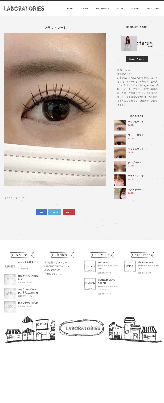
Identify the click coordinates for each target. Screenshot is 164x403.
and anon (103, 262)
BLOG (120, 8)
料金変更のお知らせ (28, 303)
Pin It (69, 212)
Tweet (54, 212)
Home (70, 8)
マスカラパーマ (136, 176)
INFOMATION (102, 8)
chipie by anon (146, 262)
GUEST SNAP (153, 8)
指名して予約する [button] (137, 59)
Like (41, 212)
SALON (84, 8)
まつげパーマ (134, 162)
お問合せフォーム (53, 274)
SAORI (144, 27)
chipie (127, 70)
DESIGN (135, 8)
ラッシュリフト (136, 121)
